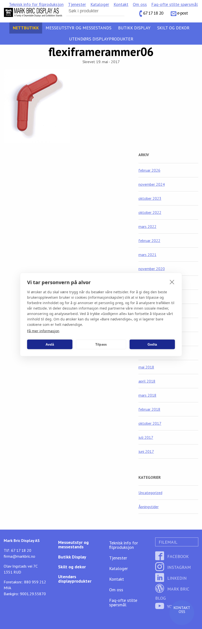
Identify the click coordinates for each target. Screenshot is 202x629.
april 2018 (146, 381)
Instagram (178, 567)
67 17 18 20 (153, 13)
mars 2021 (147, 254)
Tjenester (77, 4)
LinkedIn (176, 578)
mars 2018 (147, 395)
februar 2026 (149, 170)
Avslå (50, 344)
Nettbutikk (26, 28)
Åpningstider (148, 506)
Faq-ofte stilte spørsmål (174, 4)
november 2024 (151, 184)
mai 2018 (146, 367)
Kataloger (99, 4)
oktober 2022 (149, 212)
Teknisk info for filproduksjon (36, 4)
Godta (152, 344)
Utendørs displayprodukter (101, 39)
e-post (182, 13)
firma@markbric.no (19, 556)
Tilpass (101, 344)
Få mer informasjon (43, 331)
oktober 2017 (149, 423)
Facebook (177, 556)
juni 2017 (146, 451)
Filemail (167, 542)
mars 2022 (147, 226)
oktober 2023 (149, 198)
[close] (172, 282)
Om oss (140, 4)
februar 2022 (149, 240)
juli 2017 (145, 437)
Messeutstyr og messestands (78, 28)
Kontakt (121, 4)
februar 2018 (149, 409)
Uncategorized (150, 492)
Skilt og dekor (173, 28)
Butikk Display (134, 28)
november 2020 (151, 268)
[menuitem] (36, 4)
